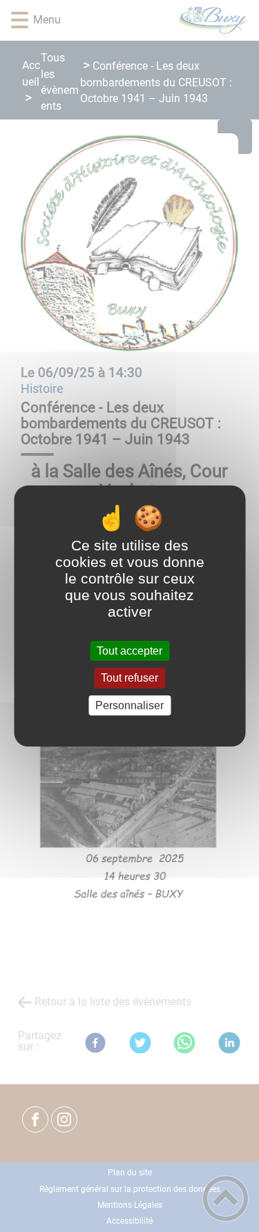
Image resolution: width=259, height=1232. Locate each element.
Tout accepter (129, 651)
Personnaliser (129, 705)
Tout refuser (129, 678)
